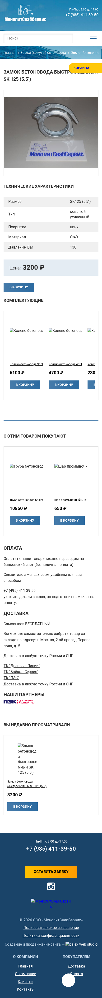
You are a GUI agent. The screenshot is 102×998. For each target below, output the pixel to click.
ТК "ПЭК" (11, 678)
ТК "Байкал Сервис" (21, 671)
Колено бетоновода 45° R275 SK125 (65, 364)
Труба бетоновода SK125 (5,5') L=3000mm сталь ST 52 (26, 500)
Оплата (76, 974)
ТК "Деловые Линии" (22, 666)
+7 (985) (81, 15)
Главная (25, 966)
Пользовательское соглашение (51, 927)
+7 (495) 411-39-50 (20, 590)
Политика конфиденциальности (51, 935)
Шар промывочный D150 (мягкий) (71, 500)
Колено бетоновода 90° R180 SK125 (26, 364)
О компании (25, 974)
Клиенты (25, 981)
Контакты (25, 989)
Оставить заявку (51, 871)
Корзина (81, 68)
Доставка (76, 966)
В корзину (18, 287)
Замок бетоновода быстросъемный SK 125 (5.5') (26, 784)
